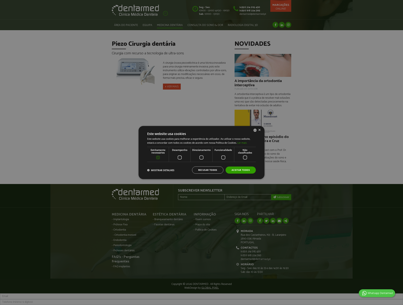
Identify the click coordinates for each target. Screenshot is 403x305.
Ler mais (242, 142)
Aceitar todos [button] (241, 169)
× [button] (259, 130)
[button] (160, 170)
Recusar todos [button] (207, 169)
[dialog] (201, 152)
